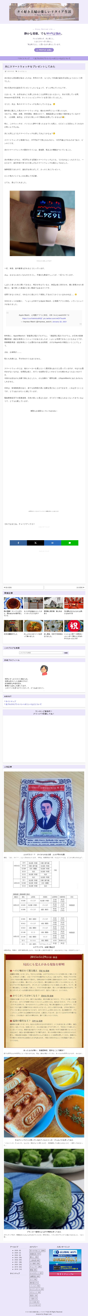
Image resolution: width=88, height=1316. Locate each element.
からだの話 (34, 1305)
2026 (16, 1250)
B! (53, 543)
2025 (16, 1253)
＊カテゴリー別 (15, 1277)
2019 (16, 1267)
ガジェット (34, 1292)
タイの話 (34, 1302)
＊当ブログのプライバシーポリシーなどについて (52, 58)
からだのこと (36, 1273)
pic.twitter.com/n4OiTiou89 (54, 318)
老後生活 (35, 1254)
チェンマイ (35, 1266)
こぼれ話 (34, 1260)
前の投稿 (8, 587)
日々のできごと (22, 71)
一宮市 (33, 1299)
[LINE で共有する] (69, 543)
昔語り (33, 1295)
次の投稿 (80, 587)
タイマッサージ (36, 1289)
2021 (16, 1262)
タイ (33, 1279)
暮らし (33, 1257)
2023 (16, 1257)
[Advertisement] (44, 533)
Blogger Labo (48, 1314)
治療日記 (34, 1276)
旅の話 (33, 1282)
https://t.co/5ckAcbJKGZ (32, 318)
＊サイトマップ (23, 58)
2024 (16, 1255)
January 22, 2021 (59, 321)
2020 (16, 1264)
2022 (16, 1260)
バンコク (34, 1286)
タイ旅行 (34, 1263)
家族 (33, 1270)
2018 (16, 1269)
